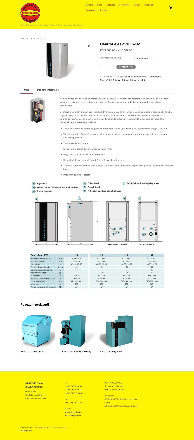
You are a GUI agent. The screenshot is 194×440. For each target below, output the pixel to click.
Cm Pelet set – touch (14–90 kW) (75, 351)
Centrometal (154, 76)
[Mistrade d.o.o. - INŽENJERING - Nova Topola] (30, 21)
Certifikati (148, 5)
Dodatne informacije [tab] (48, 89)
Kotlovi (125, 80)
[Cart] (171, 7)
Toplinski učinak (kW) (110, 58)
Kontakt (103, 10)
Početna (24, 39)
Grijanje (116, 80)
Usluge (137, 5)
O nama (89, 5)
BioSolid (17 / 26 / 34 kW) (32, 351)
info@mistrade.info (73, 412)
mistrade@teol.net (73, 415)
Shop (99, 5)
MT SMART (124, 5)
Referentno (91, 10)
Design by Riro (26, 431)
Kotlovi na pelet (37, 39)
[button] (89, 46)
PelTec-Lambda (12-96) (111, 351)
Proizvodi (110, 5)
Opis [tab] (26, 89)
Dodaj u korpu (126, 66)
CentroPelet (106, 80)
